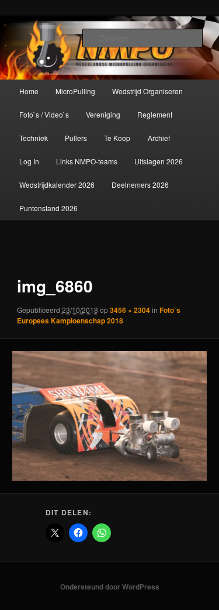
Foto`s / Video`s (44, 114)
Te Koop (117, 138)
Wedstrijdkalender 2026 (57, 184)
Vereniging (103, 114)
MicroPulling (75, 91)
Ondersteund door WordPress (109, 586)
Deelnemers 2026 (140, 184)
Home (29, 91)
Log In (29, 161)
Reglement (154, 114)
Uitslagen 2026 (158, 161)
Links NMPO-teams (86, 161)
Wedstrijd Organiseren (147, 91)
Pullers (76, 138)
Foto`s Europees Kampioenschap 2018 (98, 315)
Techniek (33, 138)
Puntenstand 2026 (48, 208)
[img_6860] (109, 416)
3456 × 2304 (130, 310)
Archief (159, 138)
